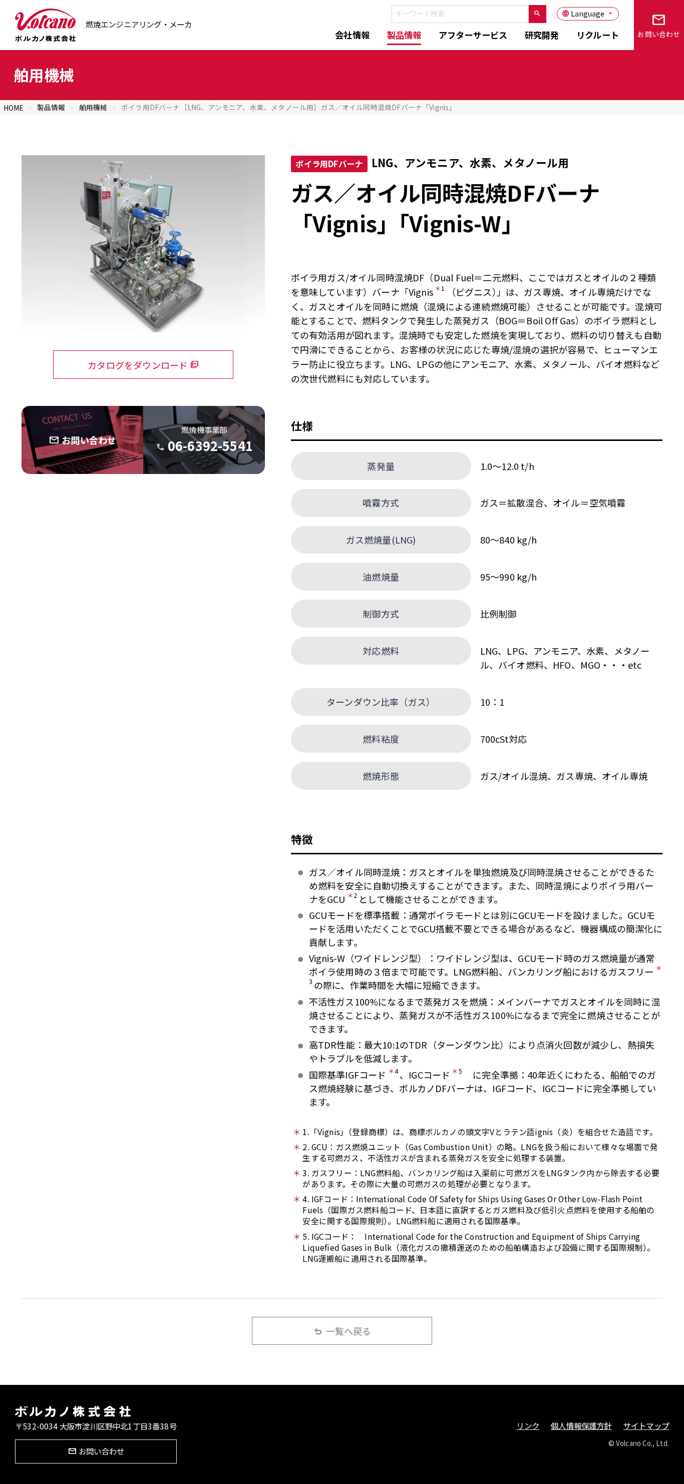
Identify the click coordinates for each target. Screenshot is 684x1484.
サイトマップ (646, 1425)
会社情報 (352, 35)
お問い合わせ (658, 25)
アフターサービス (473, 35)
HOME (14, 108)
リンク (527, 1425)
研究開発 (542, 35)
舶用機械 (93, 107)
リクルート (597, 35)
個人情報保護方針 (581, 1425)
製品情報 (404, 35)
